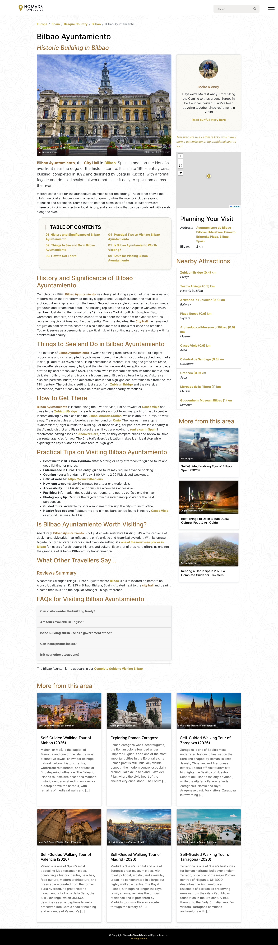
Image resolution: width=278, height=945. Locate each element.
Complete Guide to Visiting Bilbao (118, 668)
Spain (55, 24)
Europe (42, 24)
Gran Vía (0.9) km (193, 373)
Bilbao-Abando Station (105, 416)
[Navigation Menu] (271, 10)
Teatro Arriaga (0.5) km (197, 286)
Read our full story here (209, 120)
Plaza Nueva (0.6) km (195, 313)
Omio (117, 420)
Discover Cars (88, 434)
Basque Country (76, 24)
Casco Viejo (150, 407)
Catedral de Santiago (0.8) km (202, 359)
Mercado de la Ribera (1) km (200, 387)
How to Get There (63, 256)
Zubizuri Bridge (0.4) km (198, 272)
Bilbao (96, 24)
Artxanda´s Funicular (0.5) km (202, 300)
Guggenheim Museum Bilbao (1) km (206, 400)
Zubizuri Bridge (121, 384)
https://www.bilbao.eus (85, 479)
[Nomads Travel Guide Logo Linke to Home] (31, 8)
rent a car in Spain (143, 429)
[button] (209, 176)
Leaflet (236, 206)
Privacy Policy (139, 938)
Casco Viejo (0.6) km (195, 345)
